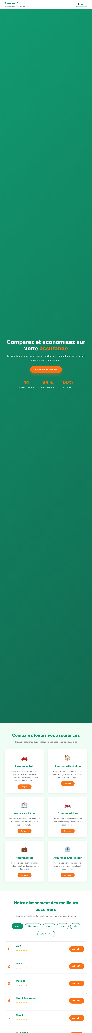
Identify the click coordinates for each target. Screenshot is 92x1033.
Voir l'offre (77, 949)
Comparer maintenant (46, 369)
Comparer (24, 787)
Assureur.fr (12, 3)
